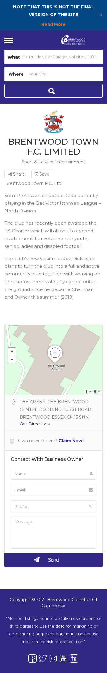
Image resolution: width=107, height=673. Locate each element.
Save (43, 174)
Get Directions (35, 424)
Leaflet (93, 392)
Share (18, 174)
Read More (53, 24)
